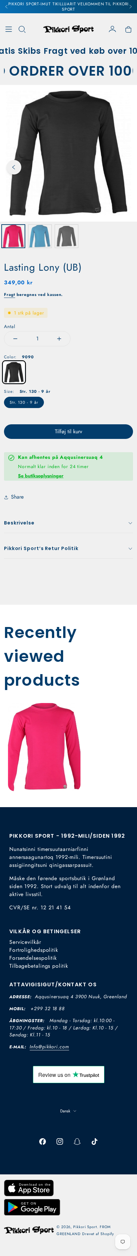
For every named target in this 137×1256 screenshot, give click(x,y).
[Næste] (130, 7)
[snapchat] (77, 1141)
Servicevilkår (25, 942)
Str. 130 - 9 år (24, 402)
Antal (9, 326)
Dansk (65, 1111)
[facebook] (42, 1141)
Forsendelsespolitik (33, 958)
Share (17, 497)
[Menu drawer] (8, 29)
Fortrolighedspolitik (33, 950)
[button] (22, 29)
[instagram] (60, 1141)
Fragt (9, 295)
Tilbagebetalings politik (38, 966)
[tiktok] (94, 1141)
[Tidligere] (7, 7)
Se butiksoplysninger (41, 475)
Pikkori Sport (85, 1226)
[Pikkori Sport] (68, 29)
